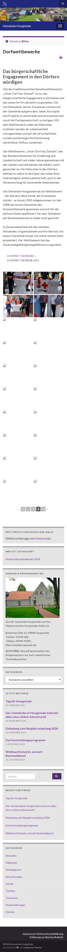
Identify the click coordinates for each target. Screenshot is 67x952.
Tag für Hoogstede (19, 701)
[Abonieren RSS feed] (5, 3)
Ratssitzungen (14, 876)
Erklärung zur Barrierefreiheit (46, 937)
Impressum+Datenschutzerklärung (43, 933)
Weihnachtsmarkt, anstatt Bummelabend (29, 833)
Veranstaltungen (15, 904)
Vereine (10, 911)
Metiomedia (43, 538)
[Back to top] (58, 943)
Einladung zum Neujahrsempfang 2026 (32, 728)
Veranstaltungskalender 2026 (23, 559)
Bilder (25, 41)
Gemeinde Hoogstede (17, 26)
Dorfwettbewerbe (20, 255)
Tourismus (12, 897)
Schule (9, 883)
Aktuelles (11, 855)
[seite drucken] (60, 57)
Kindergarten (13, 869)
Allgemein (11, 862)
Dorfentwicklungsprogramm (25, 740)
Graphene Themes (32, 947)
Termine (10, 890)
